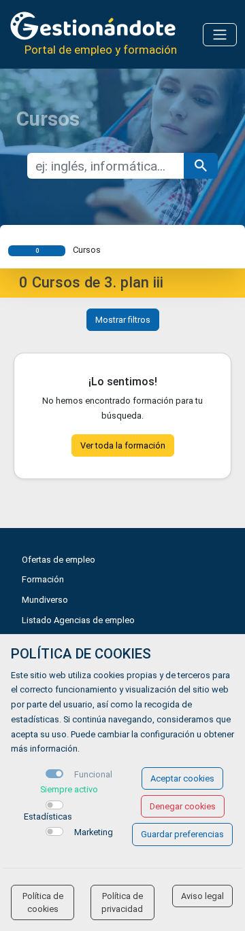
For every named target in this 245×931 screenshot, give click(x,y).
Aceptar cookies (182, 778)
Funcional (93, 774)
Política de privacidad (122, 902)
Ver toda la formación (122, 445)
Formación (43, 579)
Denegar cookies (183, 806)
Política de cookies (42, 902)
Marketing (93, 832)
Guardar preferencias (182, 834)
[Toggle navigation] (220, 34)
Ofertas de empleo (58, 560)
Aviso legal (202, 896)
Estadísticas (48, 816)
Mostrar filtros (122, 320)
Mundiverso (45, 600)
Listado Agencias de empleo (78, 620)
